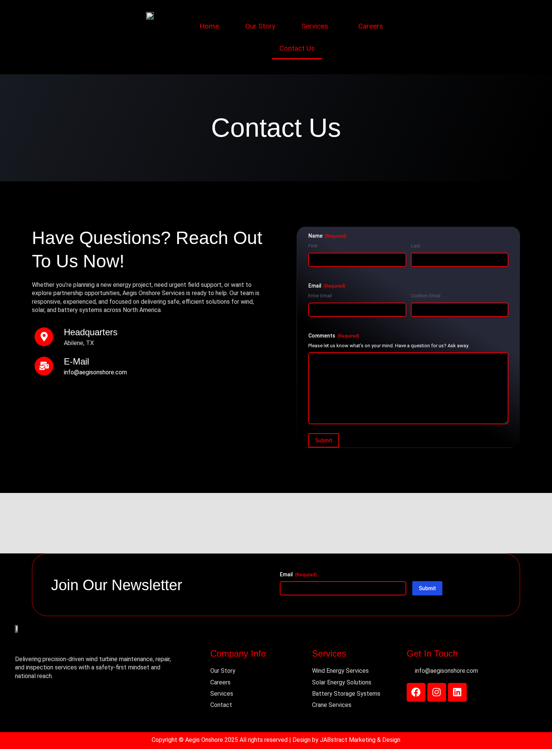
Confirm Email (425, 295)
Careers (370, 26)
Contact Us (297, 48)
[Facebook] (416, 692)
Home (209, 26)
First (313, 246)
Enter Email (320, 295)
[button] (316, 26)
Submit (323, 440)
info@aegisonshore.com (95, 372)
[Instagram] (436, 692)
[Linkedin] (457, 692)
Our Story (260, 26)
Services (315, 26)
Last (415, 246)
